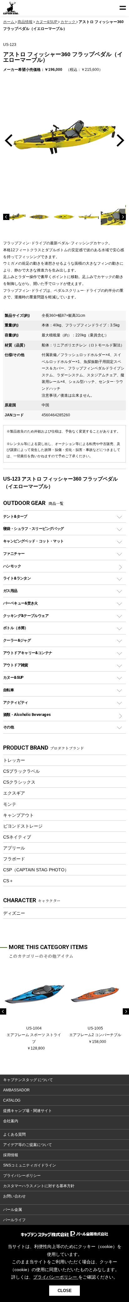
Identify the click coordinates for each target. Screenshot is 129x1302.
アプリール (14, 847)
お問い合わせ (14, 1196)
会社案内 (10, 1121)
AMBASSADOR (16, 1090)
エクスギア (14, 792)
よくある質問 (14, 1134)
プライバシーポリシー (22, 1175)
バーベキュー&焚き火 (20, 603)
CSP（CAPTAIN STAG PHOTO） (36, 869)
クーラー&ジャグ (17, 640)
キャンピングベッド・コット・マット (33, 541)
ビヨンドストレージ (23, 826)
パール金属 (12, 1209)
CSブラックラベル (21, 771)
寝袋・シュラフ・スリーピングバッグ (33, 528)
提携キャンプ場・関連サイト (27, 1111)
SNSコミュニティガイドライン (29, 1165)
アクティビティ (15, 702)
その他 (8, 727)
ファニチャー (13, 553)
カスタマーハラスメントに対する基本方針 (39, 1186)
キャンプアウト (18, 815)
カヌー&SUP (13, 677)
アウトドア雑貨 (15, 665)
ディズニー (14, 913)
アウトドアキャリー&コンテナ (27, 652)
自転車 (8, 690)
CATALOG (11, 1100)
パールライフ (14, 1220)
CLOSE (65, 1290)
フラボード (14, 858)
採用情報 (10, 1155)
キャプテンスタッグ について (28, 1080)
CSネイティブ (17, 837)
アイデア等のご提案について (27, 1145)
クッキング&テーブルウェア (26, 615)
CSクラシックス (19, 782)
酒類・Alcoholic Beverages (26, 714)
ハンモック (12, 566)
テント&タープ (15, 516)
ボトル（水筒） (15, 627)
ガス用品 (10, 590)
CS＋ (8, 880)
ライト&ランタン (17, 578)
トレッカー (14, 760)
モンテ (9, 804)
